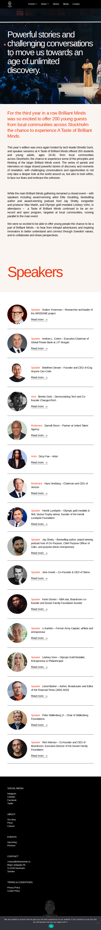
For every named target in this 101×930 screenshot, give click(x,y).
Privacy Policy (13, 887)
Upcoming (12, 842)
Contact (76, 4)
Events (31, 4)
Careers (11, 826)
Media (66, 4)
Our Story (11, 819)
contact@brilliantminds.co (18, 862)
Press (9, 823)
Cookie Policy (13, 891)
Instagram (11, 794)
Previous (11, 845)
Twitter (10, 803)
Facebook (11, 800)
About (43, 4)
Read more (37, 319)
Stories (56, 4)
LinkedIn (11, 797)
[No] (97, 923)
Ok (51, 926)
